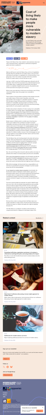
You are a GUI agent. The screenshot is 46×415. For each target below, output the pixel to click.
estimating (19, 158)
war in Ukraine (33, 147)
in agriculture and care (22, 147)
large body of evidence (17, 115)
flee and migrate (15, 112)
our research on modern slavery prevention (18, 170)
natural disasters (30, 110)
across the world (10, 118)
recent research (30, 125)
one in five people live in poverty (17, 156)
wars (23, 110)
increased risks (14, 146)
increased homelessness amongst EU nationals (17, 144)
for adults (29, 116)
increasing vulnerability (11, 116)
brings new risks (13, 149)
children (36, 116)
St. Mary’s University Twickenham (17, 127)
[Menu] (44, 2)
